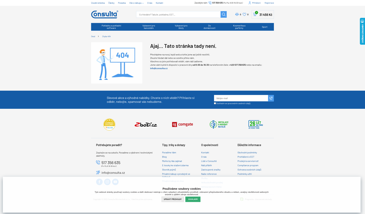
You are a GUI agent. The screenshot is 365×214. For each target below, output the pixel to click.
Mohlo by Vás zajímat (172, 161)
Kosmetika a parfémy (239, 26)
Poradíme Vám (169, 152)
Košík (264, 13)
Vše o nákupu (135, 3)
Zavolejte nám (201, 2)
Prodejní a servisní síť (248, 161)
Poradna (122, 3)
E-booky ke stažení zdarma (175, 165)
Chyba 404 (106, 36)
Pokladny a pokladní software (111, 26)
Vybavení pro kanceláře (148, 26)
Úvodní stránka (98, 3)
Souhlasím (193, 199)
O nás (149, 3)
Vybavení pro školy (181, 26)
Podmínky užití (245, 173)
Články (111, 3)
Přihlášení (256, 3)
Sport (264, 26)
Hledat (224, 14)
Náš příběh (206, 165)
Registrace (269, 3)
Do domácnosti (209, 26)
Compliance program (248, 165)
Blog (164, 156)
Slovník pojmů (169, 169)
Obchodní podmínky (247, 152)
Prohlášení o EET (246, 156)
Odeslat (271, 98)
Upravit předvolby (173, 199)
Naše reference (209, 173)
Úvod (93, 36)
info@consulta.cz (159, 68)
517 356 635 (217, 2)
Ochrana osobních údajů (249, 169)
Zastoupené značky (210, 169)
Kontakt (159, 3)
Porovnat (240, 14)
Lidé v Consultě (209, 161)
